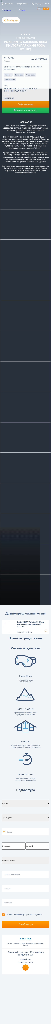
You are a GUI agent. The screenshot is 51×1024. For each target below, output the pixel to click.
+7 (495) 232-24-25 (25, 962)
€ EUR (40, 9)
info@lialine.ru (22, 4)
